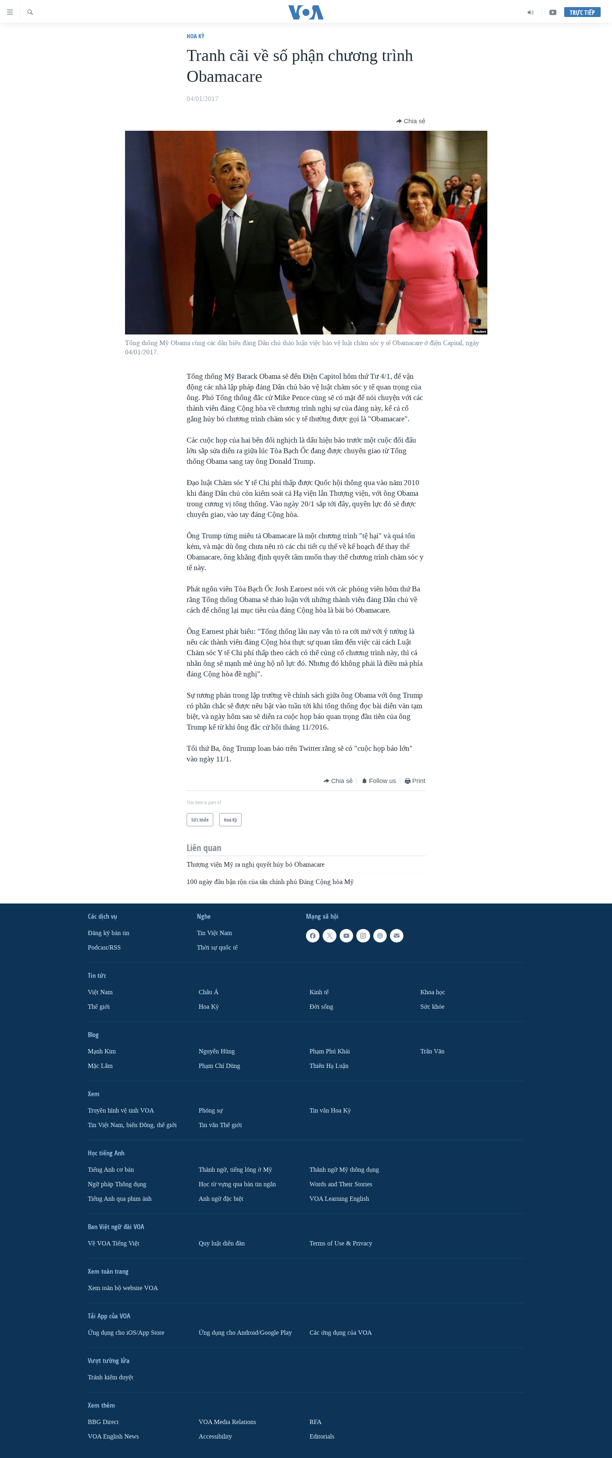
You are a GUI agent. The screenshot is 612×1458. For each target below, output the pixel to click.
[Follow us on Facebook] (312, 935)
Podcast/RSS (104, 948)
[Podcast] (380, 935)
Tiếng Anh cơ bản (111, 1169)
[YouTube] (553, 12)
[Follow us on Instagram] (363, 935)
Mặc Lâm (100, 1066)
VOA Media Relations (227, 1422)
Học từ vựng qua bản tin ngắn (237, 1184)
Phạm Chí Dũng (219, 1066)
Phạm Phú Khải (330, 1051)
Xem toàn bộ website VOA (123, 1288)
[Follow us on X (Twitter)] (329, 935)
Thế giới (99, 1006)
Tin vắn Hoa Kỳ (330, 1110)
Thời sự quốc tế (217, 948)
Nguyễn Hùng (217, 1051)
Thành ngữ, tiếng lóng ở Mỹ (235, 1169)
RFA (316, 1422)
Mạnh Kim (102, 1051)
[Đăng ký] (396, 935)
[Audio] (531, 12)
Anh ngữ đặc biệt (221, 1198)
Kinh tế (319, 992)
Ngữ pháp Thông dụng (117, 1184)
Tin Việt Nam (214, 933)
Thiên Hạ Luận (329, 1066)
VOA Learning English (339, 1198)
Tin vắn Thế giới (220, 1125)
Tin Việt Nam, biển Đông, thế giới (132, 1125)
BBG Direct (103, 1422)
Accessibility (215, 1436)
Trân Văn (432, 1051)
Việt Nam (100, 992)
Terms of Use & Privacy (341, 1243)
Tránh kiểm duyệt (110, 1377)
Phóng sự (211, 1110)
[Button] (410, 121)
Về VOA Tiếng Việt (113, 1243)
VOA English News (113, 1436)
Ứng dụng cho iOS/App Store (126, 1332)
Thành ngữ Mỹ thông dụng (344, 1169)
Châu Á (209, 992)
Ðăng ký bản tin (108, 933)
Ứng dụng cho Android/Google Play (245, 1332)
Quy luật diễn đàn (222, 1243)
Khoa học (432, 992)
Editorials (322, 1436)
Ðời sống (321, 1006)
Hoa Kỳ (195, 36)
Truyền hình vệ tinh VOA (121, 1110)
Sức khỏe (432, 1006)
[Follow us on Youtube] (346, 935)
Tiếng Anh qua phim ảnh (120, 1198)
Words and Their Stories (341, 1184)
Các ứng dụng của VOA (341, 1332)
